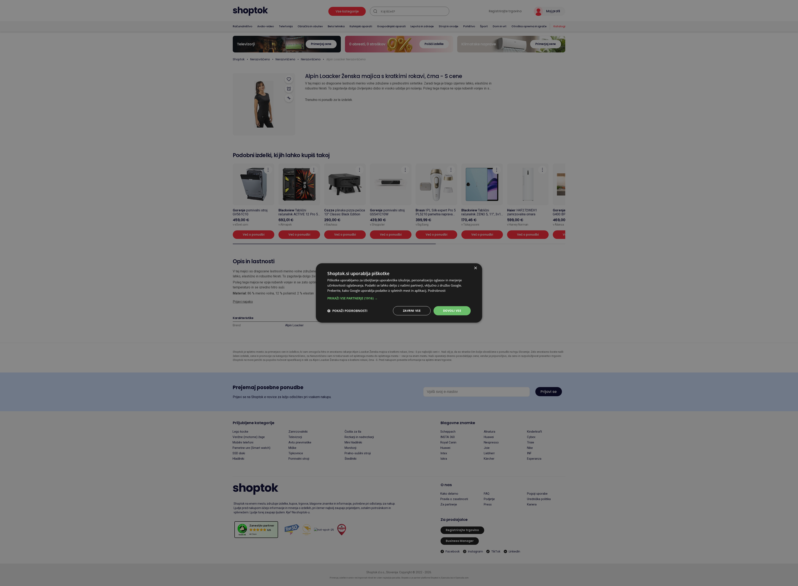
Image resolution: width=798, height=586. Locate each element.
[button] (399, 298)
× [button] (475, 268)
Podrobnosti (437, 290)
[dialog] (399, 293)
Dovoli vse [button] (452, 311)
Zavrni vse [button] (412, 311)
